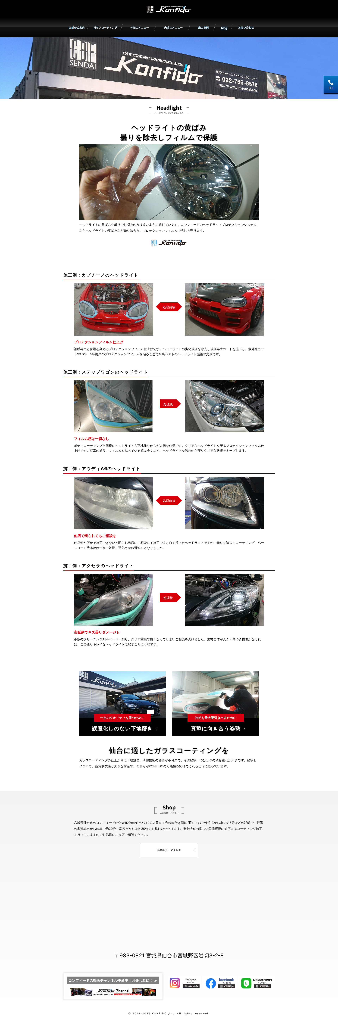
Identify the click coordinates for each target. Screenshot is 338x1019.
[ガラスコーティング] (106, 28)
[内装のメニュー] (173, 28)
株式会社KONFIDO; (169, 10)
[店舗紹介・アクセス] (76, 28)
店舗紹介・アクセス (169, 850)
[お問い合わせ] (245, 28)
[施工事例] (202, 28)
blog (224, 28)
